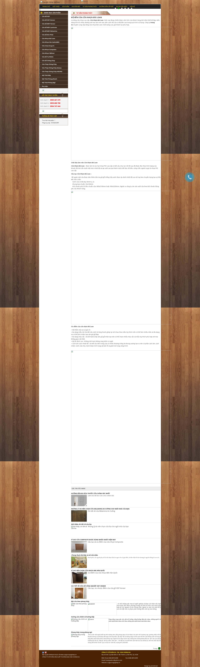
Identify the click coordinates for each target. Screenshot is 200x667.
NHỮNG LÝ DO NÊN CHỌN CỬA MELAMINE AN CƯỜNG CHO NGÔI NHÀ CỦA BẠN (100, 509)
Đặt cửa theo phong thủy (80, 601)
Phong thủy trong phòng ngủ (81, 632)
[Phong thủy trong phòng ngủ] (79, 635)
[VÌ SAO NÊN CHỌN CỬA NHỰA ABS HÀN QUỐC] (79, 577)
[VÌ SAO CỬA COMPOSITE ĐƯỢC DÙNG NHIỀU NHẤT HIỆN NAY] (79, 547)
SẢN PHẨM (65, 6)
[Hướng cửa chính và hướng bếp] (79, 620)
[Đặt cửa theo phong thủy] (79, 604)
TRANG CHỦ (46, 6)
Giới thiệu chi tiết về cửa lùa (81, 524)
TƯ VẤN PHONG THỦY (90, 6)
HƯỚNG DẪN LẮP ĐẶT (106, 6)
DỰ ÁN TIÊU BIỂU (121, 6)
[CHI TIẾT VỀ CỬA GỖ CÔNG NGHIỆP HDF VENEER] (79, 593)
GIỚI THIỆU (56, 6)
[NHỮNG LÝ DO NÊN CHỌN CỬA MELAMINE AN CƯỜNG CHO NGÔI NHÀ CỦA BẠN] (79, 516)
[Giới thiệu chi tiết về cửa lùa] (79, 527)
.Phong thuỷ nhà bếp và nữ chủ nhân (84, 555)
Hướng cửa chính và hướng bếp (82, 617)
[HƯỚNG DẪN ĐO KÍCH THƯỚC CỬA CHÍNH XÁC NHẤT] (79, 500)
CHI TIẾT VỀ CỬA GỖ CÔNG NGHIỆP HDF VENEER (88, 586)
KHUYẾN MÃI (76, 6)
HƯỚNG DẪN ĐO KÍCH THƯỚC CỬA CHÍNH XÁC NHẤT (90, 493)
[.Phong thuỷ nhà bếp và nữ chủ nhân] (79, 562)
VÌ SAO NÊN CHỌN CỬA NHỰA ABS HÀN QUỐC (88, 571)
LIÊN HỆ (132, 6)
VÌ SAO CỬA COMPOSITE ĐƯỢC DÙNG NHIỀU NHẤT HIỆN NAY (93, 540)
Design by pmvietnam (151, 666)
